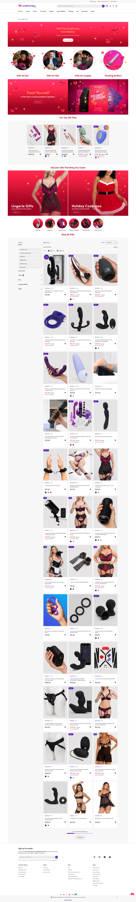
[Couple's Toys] (62, 224)
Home (19, 19)
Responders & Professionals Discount (75, 878)
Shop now (38, 193)
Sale (77, 11)
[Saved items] (40, 154)
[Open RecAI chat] (132, 894)
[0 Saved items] (113, 6)
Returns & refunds (21, 874)
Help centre (20, 867)
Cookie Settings (96, 878)
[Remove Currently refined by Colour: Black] (54, 250)
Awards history (96, 869)
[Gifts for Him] (53, 64)
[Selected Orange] (82, 157)
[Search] (103, 6)
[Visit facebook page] (94, 857)
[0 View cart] (116, 6)
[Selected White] (46, 156)
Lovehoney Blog (46, 869)
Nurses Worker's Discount (73, 876)
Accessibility (95, 885)
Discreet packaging (22, 872)
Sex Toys (20, 11)
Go (56, 857)
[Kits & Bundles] (86, 224)
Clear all (116, 247)
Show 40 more (21, 270)
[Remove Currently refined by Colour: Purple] (63, 250)
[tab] (30, 246)
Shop (69, 865)
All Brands (70, 869)
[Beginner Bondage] (74, 224)
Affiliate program (96, 880)
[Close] (117, 897)
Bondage (71, 11)
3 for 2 (45, 450)
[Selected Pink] (32, 156)
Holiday (23, 19)
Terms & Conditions (96, 874)
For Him (35, 11)
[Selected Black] (29, 156)
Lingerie (51, 11)
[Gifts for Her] (23, 64)
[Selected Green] (98, 348)
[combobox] (81, 6)
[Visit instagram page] (104, 857)
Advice (92, 11)
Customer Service (23, 865)
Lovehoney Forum (46, 872)
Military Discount (71, 874)
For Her (28, 11)
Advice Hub (45, 867)
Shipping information (22, 869)
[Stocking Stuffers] (113, 64)
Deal (62, 126)
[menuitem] (21, 11)
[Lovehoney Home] (26, 6)
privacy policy (54, 860)
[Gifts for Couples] (83, 64)
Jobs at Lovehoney (96, 872)
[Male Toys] (50, 224)
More (94, 865)
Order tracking (21, 876)
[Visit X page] (99, 857)
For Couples (43, 11)
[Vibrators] (38, 224)
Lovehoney (68, 14)
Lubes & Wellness (61, 11)
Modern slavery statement (98, 883)
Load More (80, 837)
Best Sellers (85, 11)
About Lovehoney (96, 867)
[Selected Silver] (73, 299)
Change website (68, 900)
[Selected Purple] (71, 396)
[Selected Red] (51, 492)
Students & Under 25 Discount (74, 872)
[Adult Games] (98, 224)
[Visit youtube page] (109, 857)
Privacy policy (95, 876)
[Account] (110, 6)
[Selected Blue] (79, 157)
